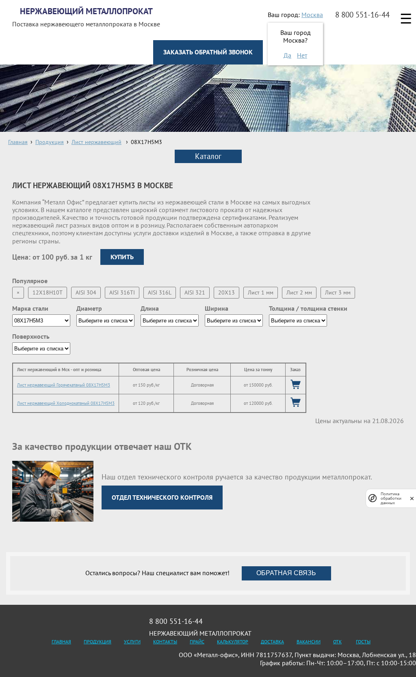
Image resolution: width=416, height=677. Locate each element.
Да (287, 55)
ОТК (337, 641)
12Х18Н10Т (47, 292)
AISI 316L (159, 292)
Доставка (272, 641)
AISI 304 (86, 292)
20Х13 (226, 292)
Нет (302, 55)
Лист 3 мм (338, 292)
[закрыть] (412, 498)
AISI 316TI (122, 292)
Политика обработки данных (391, 498)
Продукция (97, 641)
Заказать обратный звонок (208, 52)
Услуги (132, 641)
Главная (61, 641)
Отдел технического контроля (162, 497)
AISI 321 (194, 292)
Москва (312, 15)
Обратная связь (286, 573)
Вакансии (309, 641)
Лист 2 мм (299, 292)
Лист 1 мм (260, 292)
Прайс (197, 641)
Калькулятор (232, 641)
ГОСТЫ (363, 641)
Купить (122, 257)
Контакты (165, 641)
